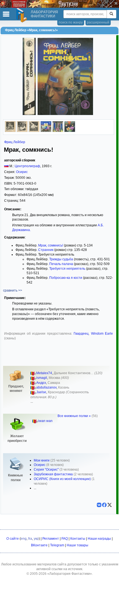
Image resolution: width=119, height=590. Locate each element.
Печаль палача (61, 264)
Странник (45, 250)
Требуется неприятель (67, 269)
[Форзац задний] (57, 131)
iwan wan (45, 421)
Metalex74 (44, 373)
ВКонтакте (39, 545)
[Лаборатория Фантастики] (22, 15)
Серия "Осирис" (46, 469)
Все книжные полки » (74, 416)
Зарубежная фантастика (53, 474)
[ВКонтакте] (99, 505)
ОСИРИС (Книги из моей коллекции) (62, 479)
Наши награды (99, 539)
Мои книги (42, 460)
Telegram (57, 545)
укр (36, 539)
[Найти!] (111, 14)
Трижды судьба (61, 259)
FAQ (64, 539)
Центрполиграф (27, 166)
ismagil (41, 378)
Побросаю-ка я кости (65, 278)
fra (30, 539)
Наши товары (77, 545)
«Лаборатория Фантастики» (69, 574)
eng (24, 539)
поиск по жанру (71, 22)
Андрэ (41, 383)
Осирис (22, 172)
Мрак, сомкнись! (50, 245)
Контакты (77, 539)
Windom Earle (102, 333)
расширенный (98, 22)
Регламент (50, 539)
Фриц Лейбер (14, 142)
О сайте (12, 539)
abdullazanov (46, 387)
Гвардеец (81, 333)
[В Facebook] (104, 505)
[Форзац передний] (45, 131)
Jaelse (41, 392)
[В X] (109, 505)
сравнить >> (12, 290)
